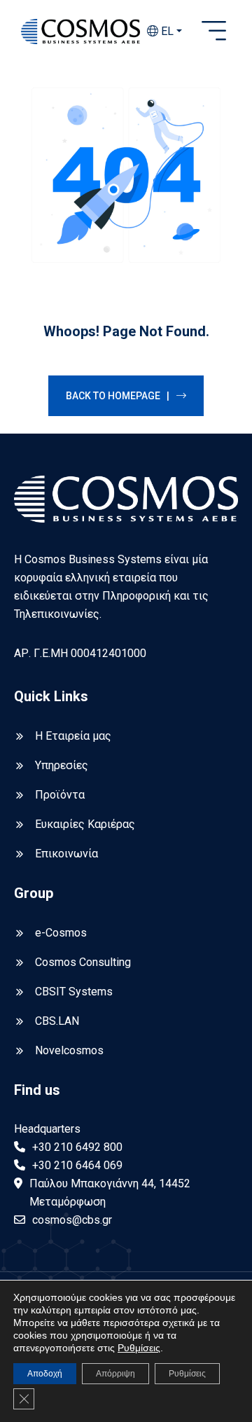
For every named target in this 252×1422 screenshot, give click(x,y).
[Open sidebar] (214, 32)
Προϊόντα (60, 794)
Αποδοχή (44, 1374)
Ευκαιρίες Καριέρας (85, 824)
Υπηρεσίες (61, 765)
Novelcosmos (69, 1050)
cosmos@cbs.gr (72, 1220)
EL (166, 31)
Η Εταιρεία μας (73, 736)
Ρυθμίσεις (139, 1347)
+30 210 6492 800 (77, 1147)
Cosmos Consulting (83, 962)
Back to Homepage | (117, 395)
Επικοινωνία (66, 853)
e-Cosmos (61, 932)
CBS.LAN (57, 1021)
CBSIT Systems (74, 991)
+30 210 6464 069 (77, 1165)
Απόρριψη (115, 1374)
